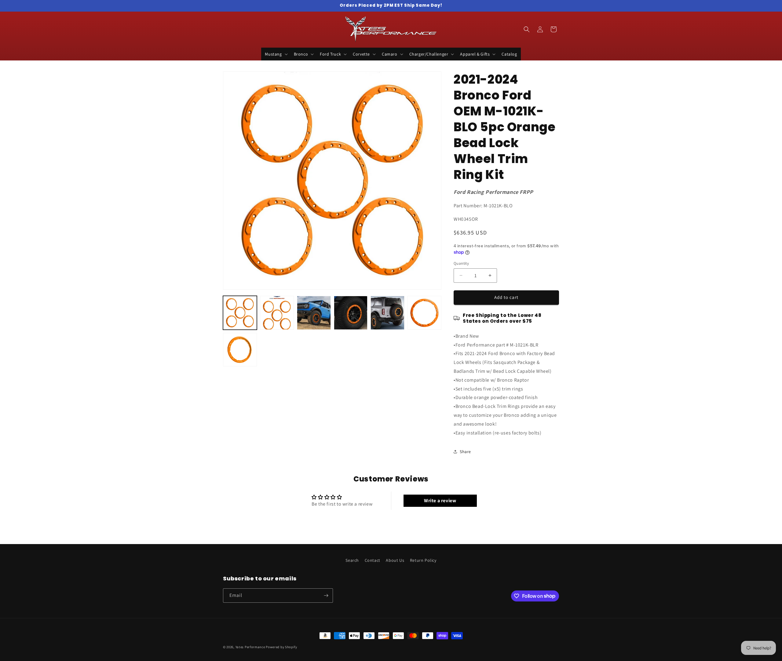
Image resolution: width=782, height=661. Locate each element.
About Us (395, 560)
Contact (372, 560)
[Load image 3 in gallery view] (314, 313)
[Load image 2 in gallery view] (277, 313)
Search (352, 560)
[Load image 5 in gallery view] (387, 313)
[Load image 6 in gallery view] (424, 313)
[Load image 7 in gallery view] (240, 350)
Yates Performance (250, 647)
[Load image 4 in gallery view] (351, 313)
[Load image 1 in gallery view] (240, 313)
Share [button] (465, 451)
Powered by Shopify (281, 647)
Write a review (440, 500)
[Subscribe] (326, 595)
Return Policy (423, 560)
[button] (275, 54)
